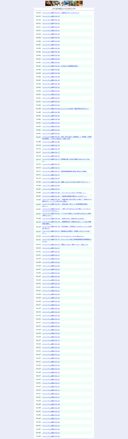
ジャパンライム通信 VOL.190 (51, 105)
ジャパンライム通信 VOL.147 (51, 269)
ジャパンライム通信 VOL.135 (51, 312)
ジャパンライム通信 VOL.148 (51, 266)
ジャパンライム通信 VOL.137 (51, 305)
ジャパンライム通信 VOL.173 (51, 168)
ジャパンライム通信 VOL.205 (51, 52)
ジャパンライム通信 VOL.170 (51, 178)
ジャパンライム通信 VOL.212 (51, 27)
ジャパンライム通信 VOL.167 (51, 189)
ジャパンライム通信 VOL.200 (51, 69)
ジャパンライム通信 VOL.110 (51, 401)
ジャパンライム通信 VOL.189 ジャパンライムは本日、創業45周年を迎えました (65, 108)
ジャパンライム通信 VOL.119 (51, 369)
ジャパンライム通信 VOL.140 (51, 294)
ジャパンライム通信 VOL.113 (51, 390)
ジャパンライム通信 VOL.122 (51, 358)
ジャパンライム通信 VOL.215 (51, 16)
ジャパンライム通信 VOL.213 (51, 23)
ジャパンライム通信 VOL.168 (51, 185)
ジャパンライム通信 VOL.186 (51, 119)
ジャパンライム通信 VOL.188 (51, 112)
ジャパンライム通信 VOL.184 (51, 126)
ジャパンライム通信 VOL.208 (51, 41)
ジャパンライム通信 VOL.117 (51, 376)
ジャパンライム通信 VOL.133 (51, 319)
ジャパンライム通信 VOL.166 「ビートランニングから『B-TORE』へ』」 (64, 192)
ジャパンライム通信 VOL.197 (51, 80)
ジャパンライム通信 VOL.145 (51, 276)
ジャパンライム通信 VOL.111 (50, 397)
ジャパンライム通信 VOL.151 (51, 255)
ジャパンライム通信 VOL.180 (51, 142)
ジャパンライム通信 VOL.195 (51, 87)
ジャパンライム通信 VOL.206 (51, 48)
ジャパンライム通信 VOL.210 (51, 34)
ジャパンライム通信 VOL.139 (51, 298)
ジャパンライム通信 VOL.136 (51, 308)
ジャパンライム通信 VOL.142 (51, 287)
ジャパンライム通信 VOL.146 (51, 273)
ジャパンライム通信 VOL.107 (51, 411)
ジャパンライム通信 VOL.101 (51, 432)
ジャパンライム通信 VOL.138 (51, 301)
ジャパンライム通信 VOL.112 (51, 393)
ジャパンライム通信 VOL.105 (51, 418)
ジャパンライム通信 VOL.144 (51, 280)
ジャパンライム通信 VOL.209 (51, 37)
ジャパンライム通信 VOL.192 (51, 98)
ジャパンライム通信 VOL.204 (51, 55)
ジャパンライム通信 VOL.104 (51, 422)
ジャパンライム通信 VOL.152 (51, 251)
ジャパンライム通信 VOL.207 (51, 44)
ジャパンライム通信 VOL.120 (51, 365)
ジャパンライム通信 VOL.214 (51, 20)
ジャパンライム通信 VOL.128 (51, 337)
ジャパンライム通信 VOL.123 (51, 354)
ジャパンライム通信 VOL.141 (51, 290)
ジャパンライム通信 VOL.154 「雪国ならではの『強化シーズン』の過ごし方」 (65, 244)
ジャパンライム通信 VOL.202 (51, 62)
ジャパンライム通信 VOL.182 (51, 133)
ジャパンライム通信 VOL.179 (51, 145)
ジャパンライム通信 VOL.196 (51, 83)
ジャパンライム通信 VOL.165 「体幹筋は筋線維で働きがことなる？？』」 (64, 196)
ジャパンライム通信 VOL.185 (51, 123)
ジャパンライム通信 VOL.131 (51, 326)
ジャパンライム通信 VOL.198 (51, 76)
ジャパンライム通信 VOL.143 (51, 283)
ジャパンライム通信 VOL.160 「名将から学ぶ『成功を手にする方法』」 (64, 218)
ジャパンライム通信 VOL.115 (51, 383)
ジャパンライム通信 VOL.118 (51, 372)
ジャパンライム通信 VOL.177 (51, 152)
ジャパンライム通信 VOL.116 (51, 379)
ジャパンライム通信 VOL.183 (51, 130)
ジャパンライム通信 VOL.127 (51, 340)
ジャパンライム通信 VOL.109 (51, 404)
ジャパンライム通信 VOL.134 (51, 315)
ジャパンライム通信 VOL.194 (51, 91)
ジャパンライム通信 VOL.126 (51, 344)
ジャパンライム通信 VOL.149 (51, 262)
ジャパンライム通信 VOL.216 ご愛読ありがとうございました (60, 12)
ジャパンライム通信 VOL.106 (51, 415)
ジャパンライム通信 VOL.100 (51, 436)
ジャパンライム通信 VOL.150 (51, 258)
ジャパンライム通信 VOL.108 (51, 408)
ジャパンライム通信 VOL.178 (51, 149)
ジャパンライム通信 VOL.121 (51, 361)
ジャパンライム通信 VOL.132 (51, 322)
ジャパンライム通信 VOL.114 (51, 386)
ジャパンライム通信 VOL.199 (51, 73)
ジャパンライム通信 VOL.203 (51, 59)
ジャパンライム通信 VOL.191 (51, 101)
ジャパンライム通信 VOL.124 (51, 351)
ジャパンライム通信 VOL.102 (51, 429)
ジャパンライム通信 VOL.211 (51, 30)
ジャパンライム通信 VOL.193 (51, 94)
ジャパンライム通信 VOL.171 (51, 175)
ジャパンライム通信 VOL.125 (51, 347)
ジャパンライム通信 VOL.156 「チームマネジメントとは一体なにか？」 (63, 236)
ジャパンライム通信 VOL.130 (51, 329)
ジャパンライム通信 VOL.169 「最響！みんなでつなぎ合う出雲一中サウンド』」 (66, 182)
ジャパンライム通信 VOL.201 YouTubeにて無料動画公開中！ (60, 66)
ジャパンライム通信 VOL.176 (51, 156)
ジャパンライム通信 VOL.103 (51, 425)
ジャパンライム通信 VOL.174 (51, 164)
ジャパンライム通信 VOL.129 (51, 333)
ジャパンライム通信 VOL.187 (51, 115)
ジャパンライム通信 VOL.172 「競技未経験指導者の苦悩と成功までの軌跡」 (65, 171)
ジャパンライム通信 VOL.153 (51, 248)
